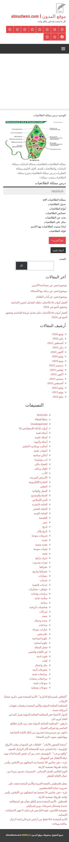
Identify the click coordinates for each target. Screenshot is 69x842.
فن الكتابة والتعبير (37, 651)
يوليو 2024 (57, 356)
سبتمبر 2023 (56, 378)
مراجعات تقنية (39, 674)
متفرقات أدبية (40, 669)
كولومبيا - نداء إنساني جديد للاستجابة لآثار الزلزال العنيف (37, 748)
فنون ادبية (42, 656)
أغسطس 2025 (55, 342)
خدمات (43, 580)
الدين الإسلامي (39, 499)
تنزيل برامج (41, 557)
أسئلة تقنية (41, 432)
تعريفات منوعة (39, 535)
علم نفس (42, 633)
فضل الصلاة (41, 647)
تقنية (44, 553)
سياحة (44, 602)
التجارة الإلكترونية (38, 481)
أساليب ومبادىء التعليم (35, 446)
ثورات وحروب (39, 562)
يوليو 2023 (57, 387)
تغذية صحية (41, 544)
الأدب (44, 472)
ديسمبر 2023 (56, 365)
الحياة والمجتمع (39, 495)
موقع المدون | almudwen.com (38, 16)
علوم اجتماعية (39, 638)
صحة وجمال (40, 620)
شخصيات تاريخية (38, 607)
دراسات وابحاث (39, 593)
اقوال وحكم (41, 468)
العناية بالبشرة (39, 504)
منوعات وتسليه (39, 687)
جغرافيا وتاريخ (40, 571)
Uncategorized (39, 423)
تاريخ (44, 526)
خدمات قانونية (39, 584)
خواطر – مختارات (38, 589)
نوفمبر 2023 (56, 369)
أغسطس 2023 (55, 383)
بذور (45, 522)
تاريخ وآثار (42, 531)
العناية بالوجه (40, 513)
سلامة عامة (41, 598)
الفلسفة (43, 517)
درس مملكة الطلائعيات (50, 183)
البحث (62, 258)
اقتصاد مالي (41, 464)
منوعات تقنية (40, 682)
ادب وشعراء (40, 459)
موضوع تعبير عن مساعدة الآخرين (49, 285)
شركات (43, 611)
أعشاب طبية (40, 450)
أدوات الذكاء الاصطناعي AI (33, 428)
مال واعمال (41, 665)
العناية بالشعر (40, 508)
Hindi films (41, 419)
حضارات (42, 575)
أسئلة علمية (58, 250)
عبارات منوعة (40, 629)
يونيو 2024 (57, 360)
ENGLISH (42, 414)
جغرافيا (43, 566)
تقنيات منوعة (40, 548)
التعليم (43, 486)
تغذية (44, 539)
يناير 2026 (57, 338)
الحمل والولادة (39, 490)
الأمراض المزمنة (38, 477)
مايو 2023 (58, 396)
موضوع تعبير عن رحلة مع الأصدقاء (48, 290)
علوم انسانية (40, 642)
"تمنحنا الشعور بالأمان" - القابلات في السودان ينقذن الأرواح (36, 744)
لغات (44, 660)
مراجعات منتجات (38, 678)
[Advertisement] (34, 82)
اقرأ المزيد (58, 240)
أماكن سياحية (40, 455)
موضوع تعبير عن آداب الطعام (51, 296)
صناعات (43, 624)
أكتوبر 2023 (57, 374)
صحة (44, 615)
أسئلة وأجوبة (40, 441)
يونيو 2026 (57, 333)
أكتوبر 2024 (57, 351)
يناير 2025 (57, 347)
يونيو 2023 (57, 392)
